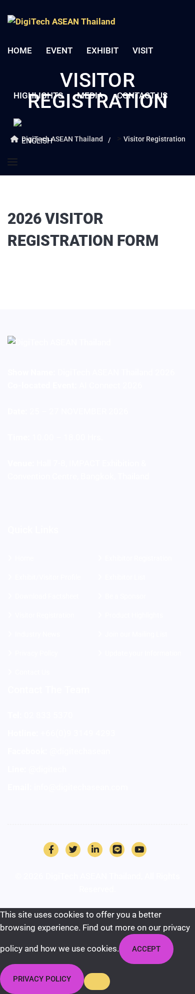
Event (59, 50)
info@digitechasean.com (81, 787)
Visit (142, 50)
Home (20, 50)
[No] (97, 981)
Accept (146, 949)
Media (90, 95)
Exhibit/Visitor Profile (47, 577)
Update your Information (143, 653)
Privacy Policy (36, 653)
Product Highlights (134, 615)
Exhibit (102, 50)
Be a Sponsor (125, 596)
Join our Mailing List (136, 634)
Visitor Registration (44, 615)
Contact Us (142, 95)
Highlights (38, 95)
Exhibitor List (125, 577)
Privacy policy (42, 979)
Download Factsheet (47, 596)
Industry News (37, 634)
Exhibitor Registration (138, 558)
